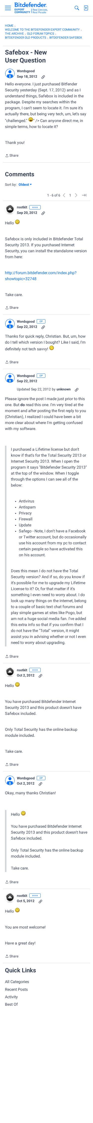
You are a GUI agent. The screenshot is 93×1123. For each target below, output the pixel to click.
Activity (11, 997)
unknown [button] (64, 389)
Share (11, 156)
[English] (31, 8)
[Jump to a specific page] (84, 195)
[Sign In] (85, 8)
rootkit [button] (22, 207)
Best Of (11, 1004)
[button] (10, 73)
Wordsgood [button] (26, 71)
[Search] (76, 8)
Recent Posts (16, 989)
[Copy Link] (43, 76)
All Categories (17, 981)
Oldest (24, 185)
